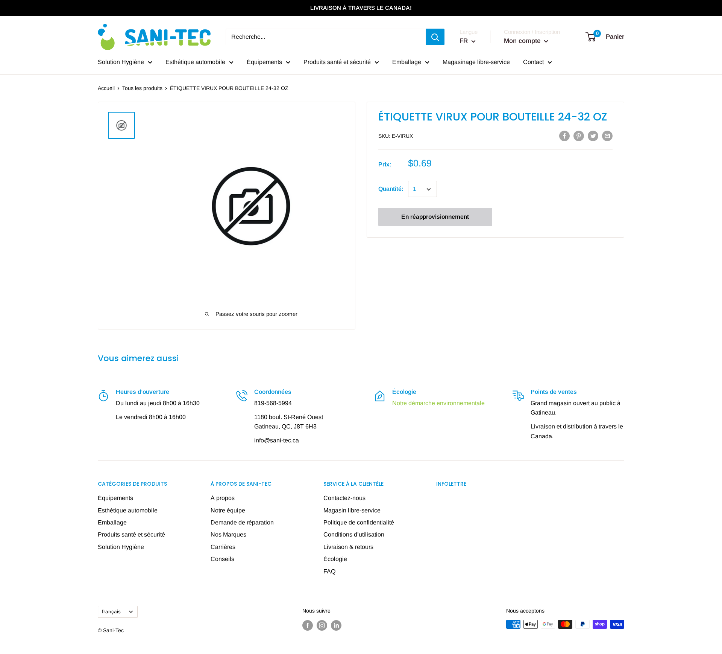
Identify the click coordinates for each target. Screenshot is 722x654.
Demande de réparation (242, 522)
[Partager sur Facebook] (564, 135)
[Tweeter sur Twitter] (593, 135)
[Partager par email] (607, 135)
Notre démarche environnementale (438, 403)
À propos (223, 498)
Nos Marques (228, 534)
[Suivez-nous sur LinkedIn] (336, 625)
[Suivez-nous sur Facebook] (307, 625)
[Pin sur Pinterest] (578, 135)
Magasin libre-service (352, 510)
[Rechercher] (435, 37)
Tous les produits (142, 88)
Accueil (106, 88)
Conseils (222, 559)
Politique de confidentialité (358, 522)
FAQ (329, 571)
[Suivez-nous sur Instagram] (322, 625)
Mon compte (523, 40)
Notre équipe (228, 510)
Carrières (223, 547)
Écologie (335, 559)
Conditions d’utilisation (353, 534)
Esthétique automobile (195, 62)
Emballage (406, 62)
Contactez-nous (344, 498)
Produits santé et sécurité (337, 62)
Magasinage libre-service (476, 62)
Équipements (264, 62)
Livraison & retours (348, 547)
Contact (533, 62)
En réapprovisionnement (435, 217)
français (111, 611)
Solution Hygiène (121, 62)
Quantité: (390, 189)
